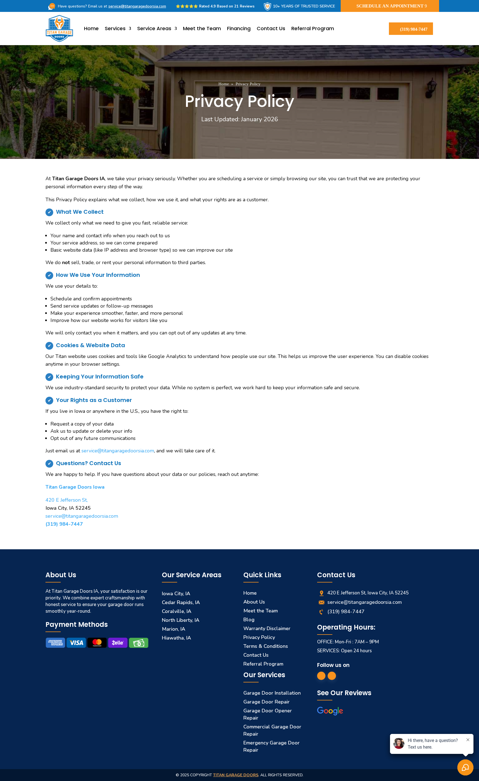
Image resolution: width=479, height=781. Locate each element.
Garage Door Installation (272, 693)
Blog (248, 619)
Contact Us (271, 28)
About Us (254, 602)
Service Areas (154, 28)
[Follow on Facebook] (321, 676)
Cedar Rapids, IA (181, 602)
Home (91, 28)
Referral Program (312, 28)
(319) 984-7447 (413, 29)
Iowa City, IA (176, 593)
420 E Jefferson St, (66, 500)
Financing (239, 28)
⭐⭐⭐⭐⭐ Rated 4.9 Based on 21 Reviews (215, 6)
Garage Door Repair (266, 701)
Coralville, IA (176, 611)
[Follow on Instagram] (332, 676)
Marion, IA (173, 629)
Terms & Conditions (265, 646)
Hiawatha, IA (176, 638)
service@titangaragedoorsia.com (137, 6)
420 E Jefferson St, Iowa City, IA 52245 (368, 593)
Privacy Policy (248, 84)
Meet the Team (202, 28)
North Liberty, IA (180, 620)
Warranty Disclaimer (267, 628)
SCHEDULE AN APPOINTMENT (390, 6)
